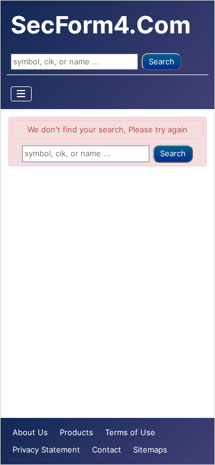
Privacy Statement (46, 449)
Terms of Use (130, 432)
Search (161, 61)
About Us (30, 432)
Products (76, 432)
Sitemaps (150, 449)
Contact (106, 449)
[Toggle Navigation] (21, 93)
